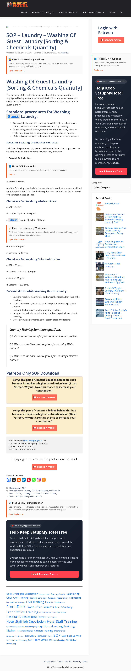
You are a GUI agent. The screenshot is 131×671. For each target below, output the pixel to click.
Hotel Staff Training (62, 621)
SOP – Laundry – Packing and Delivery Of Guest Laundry (33, 493)
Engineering (75, 597)
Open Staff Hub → (17, 70)
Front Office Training (22, 612)
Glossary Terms (80, 661)
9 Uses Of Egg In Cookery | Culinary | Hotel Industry (115, 291)
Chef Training (20, 597)
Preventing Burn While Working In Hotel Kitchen (113, 302)
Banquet (42, 594)
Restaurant (42, 636)
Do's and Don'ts (16, 490)
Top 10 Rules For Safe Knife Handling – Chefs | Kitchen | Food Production (116, 314)
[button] (121, 12)
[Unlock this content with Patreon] (44, 399)
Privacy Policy (49, 661)
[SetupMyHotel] (17, 4)
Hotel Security (52, 617)
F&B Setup (21, 602)
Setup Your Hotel (66, 12)
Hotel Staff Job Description (26, 621)
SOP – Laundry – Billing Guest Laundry (25, 496)
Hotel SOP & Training (41, 12)
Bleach (13, 219)
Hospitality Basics (18, 617)
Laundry (27, 490)
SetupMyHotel (112, 203)
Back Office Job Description (22, 593)
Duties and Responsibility (57, 598)
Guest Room (45, 612)
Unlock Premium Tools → (44, 574)
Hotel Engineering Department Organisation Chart (114, 244)
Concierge (42, 598)
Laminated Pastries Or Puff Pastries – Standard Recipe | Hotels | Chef (114, 218)
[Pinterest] (29, 480)
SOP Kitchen (71, 640)
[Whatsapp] (34, 480)
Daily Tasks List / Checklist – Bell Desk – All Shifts (115, 255)
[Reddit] (19, 480)
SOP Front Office (38, 640)
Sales (50, 636)
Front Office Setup (63, 607)
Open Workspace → (17, 239)
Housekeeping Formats (15, 626)
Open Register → (16, 514)
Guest (13, 116)
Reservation (30, 636)
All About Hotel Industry (112, 265)
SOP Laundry (54, 490)
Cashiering (73, 593)
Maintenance (59, 630)
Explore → (13, 174)
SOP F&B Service (71, 635)
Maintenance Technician (14, 636)
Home (24, 12)
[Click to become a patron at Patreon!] (44, 470)
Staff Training (11, 644)
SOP (57, 635)
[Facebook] (9, 480)
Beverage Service (58, 594)
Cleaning (33, 598)
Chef (9, 597)
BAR (48, 594)
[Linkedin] (24, 480)
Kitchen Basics (25, 630)
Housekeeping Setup (33, 626)
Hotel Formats (38, 616)
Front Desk (15, 606)
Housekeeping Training (59, 626)
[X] (14, 480)
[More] (44, 480)
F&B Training (35, 602)
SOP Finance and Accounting (16, 640)
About (112, 12)
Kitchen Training (43, 630)
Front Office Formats (40, 607)
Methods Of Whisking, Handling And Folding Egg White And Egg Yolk (115, 278)
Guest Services (59, 612)
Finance (49, 602)
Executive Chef (11, 602)
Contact (68, 661)
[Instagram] (39, 480)
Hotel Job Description (92, 12)
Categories (97, 182)
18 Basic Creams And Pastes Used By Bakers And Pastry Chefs (115, 231)
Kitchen (11, 630)
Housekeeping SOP (32, 440)
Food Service (60, 602)
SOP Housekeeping (40, 490)
